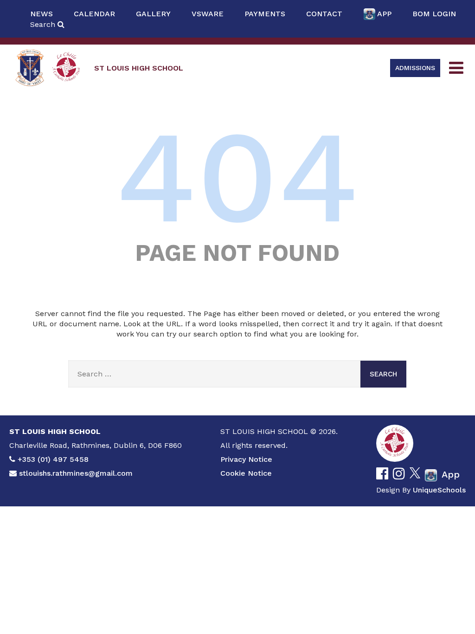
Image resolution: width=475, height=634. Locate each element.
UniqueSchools (439, 489)
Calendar (94, 13)
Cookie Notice (246, 473)
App (384, 13)
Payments (264, 13)
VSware (208, 13)
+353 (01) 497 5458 (53, 459)
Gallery (153, 13)
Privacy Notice (246, 459)
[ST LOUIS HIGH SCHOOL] (30, 68)
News (41, 13)
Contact (324, 13)
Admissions (415, 67)
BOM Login (434, 13)
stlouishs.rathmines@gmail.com (76, 473)
